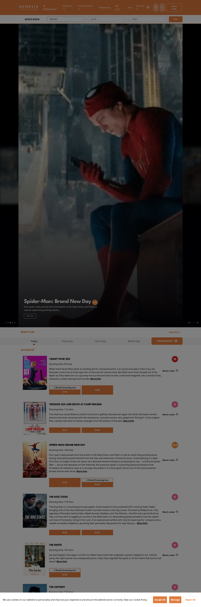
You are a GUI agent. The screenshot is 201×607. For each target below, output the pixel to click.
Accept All (160, 599)
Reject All (190, 599)
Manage (175, 599)
